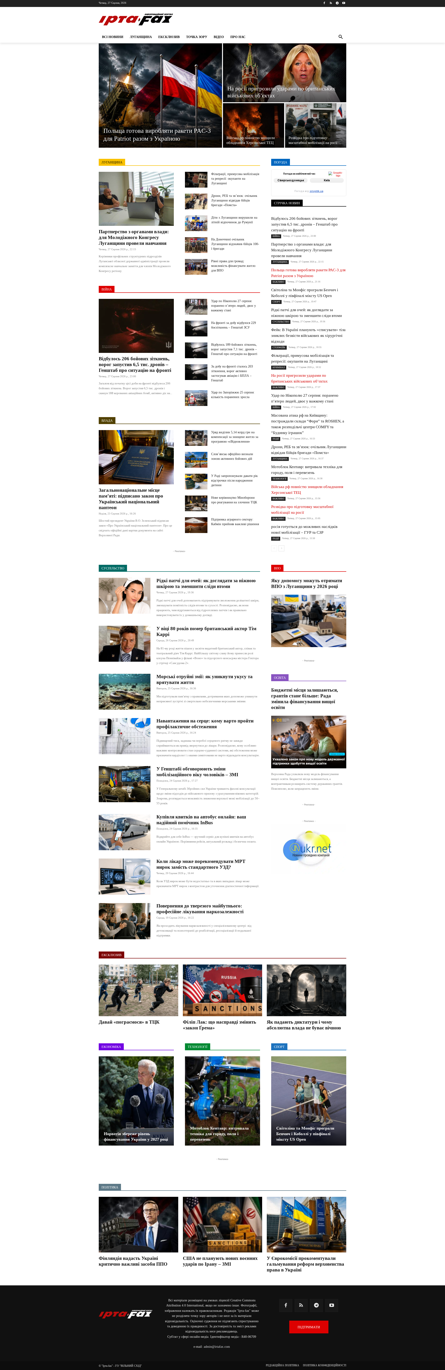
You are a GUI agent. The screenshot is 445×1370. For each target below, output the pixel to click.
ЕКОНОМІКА (311, 183)
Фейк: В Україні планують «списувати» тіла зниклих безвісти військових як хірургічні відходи (308, 336)
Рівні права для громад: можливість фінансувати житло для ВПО (233, 265)
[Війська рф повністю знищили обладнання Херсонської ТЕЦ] (253, 125)
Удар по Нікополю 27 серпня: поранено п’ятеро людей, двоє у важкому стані (233, 305)
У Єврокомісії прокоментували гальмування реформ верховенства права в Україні (305, 1264)
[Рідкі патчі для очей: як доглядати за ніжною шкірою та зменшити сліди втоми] (124, 596)
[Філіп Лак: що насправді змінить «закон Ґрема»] (222, 990)
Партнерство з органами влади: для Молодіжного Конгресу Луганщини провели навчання (134, 237)
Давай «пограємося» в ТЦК (129, 1022)
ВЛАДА (107, 420)
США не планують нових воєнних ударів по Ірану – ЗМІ (220, 1261)
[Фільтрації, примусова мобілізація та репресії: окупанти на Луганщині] (196, 180)
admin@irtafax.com (217, 1346)
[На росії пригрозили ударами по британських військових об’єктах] (284, 72)
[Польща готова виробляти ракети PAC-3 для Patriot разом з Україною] (160, 95)
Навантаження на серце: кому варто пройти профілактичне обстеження (205, 723)
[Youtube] (343, 3)
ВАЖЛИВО (305, 180)
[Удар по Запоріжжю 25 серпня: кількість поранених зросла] (196, 398)
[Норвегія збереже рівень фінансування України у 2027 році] (136, 1101)
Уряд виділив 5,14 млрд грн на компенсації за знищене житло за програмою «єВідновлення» (234, 437)
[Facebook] (324, 3)
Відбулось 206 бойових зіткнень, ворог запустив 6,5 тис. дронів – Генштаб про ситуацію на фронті (135, 364)
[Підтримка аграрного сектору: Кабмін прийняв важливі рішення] (196, 525)
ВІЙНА (107, 289)
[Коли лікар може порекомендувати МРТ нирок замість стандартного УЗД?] (124, 877)
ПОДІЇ (304, 190)
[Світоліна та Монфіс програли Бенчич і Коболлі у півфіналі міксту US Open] (308, 1101)
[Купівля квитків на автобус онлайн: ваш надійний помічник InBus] (124, 832)
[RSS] (331, 3)
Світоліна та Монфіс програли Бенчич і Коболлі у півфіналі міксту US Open (305, 1134)
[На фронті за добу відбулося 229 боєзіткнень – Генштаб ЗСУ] (196, 328)
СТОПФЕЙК (310, 193)
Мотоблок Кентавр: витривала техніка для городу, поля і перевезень (219, 1134)
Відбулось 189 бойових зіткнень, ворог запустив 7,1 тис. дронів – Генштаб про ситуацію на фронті (234, 349)
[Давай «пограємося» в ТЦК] (138, 990)
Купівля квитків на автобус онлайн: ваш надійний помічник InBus (201, 819)
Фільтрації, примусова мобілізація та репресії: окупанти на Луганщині (235, 178)
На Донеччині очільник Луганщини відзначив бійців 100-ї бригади (235, 244)
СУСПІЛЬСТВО (335, 193)
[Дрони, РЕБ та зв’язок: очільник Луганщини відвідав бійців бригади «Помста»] (196, 201)
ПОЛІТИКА (322, 190)
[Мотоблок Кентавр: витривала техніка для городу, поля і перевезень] (222, 1101)
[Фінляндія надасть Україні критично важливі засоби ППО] (138, 1224)
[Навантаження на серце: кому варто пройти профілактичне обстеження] (124, 736)
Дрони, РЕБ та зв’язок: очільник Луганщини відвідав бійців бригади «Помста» (234, 200)
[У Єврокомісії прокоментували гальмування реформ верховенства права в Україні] (306, 1224)
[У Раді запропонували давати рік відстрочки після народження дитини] (196, 481)
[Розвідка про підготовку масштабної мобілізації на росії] (315, 125)
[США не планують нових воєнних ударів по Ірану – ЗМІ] (222, 1224)
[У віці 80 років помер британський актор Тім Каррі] (124, 644)
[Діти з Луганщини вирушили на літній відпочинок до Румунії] (196, 223)
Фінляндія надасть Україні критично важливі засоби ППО (133, 1261)
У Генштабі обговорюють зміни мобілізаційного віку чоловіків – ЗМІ (197, 771)
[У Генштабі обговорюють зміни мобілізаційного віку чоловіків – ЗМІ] (124, 784)
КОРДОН (291, 186)
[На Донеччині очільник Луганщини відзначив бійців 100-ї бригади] (196, 245)
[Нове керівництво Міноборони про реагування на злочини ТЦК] (196, 503)
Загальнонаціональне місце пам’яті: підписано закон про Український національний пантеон (131, 498)
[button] (340, 37)
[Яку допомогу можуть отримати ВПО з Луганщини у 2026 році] (308, 621)
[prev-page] (274, 548)
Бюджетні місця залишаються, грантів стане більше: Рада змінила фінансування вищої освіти (304, 698)
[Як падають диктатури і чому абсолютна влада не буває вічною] (306, 990)
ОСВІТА (287, 190)
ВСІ (288, 180)
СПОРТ (341, 190)
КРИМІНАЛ (312, 186)
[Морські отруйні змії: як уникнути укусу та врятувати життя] (124, 692)
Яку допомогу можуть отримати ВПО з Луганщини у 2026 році (306, 583)
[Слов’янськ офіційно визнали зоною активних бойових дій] (196, 460)
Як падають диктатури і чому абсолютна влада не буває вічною (304, 1025)
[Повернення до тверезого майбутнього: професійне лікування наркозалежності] (124, 921)
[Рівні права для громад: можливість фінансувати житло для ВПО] (196, 267)
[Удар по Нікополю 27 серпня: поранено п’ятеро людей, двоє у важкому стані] (196, 307)
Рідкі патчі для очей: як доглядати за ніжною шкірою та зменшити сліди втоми (206, 583)
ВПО (292, 183)
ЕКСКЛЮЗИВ (336, 183)
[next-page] (281, 548)
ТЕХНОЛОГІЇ (312, 196)
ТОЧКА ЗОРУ (337, 196)
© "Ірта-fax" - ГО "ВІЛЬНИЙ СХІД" (120, 1365)
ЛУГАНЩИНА (112, 162)
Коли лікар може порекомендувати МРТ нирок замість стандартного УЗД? (200, 864)
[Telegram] (337, 3)
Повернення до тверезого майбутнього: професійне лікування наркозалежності (200, 908)
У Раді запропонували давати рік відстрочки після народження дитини (234, 480)
